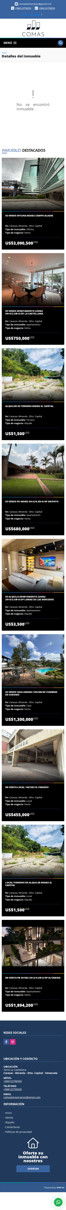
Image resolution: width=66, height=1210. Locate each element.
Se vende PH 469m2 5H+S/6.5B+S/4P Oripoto (31, 501)
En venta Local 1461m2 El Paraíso (27, 787)
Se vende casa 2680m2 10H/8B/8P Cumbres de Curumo (31, 693)
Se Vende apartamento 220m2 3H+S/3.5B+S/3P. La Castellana (24, 312)
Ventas (9, 1117)
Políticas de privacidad (18, 1132)
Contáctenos (12, 1127)
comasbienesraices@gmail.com (22, 1097)
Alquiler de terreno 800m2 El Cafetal (29, 406)
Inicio (4, 52)
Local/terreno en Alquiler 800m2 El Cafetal (28, 884)
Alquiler (10, 1122)
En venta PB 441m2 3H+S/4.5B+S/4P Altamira (32, 977)
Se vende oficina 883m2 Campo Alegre (29, 215)
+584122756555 (23, 8)
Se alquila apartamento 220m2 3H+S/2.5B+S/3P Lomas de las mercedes (29, 598)
